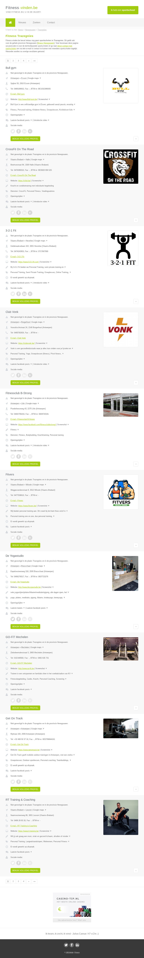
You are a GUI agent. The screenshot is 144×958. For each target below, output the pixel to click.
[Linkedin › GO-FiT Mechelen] (24, 700)
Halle (28, 159)
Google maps (34, 78)
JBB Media (69, 952)
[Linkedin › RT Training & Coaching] (24, 863)
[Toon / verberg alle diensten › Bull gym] (45, 109)
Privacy (77, 952)
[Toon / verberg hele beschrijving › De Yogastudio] (45, 592)
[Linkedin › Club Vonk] (24, 375)
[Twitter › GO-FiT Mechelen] (13, 700)
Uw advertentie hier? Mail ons (72, 920)
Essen (23, 78)
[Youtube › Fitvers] (30, 537)
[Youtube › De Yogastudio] (30, 619)
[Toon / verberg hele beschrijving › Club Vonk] (45, 348)
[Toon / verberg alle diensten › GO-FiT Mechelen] (45, 679)
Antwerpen (15, 78)
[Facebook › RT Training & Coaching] (18, 863)
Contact (51, 22)
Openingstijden (18, 115)
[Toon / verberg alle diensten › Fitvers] (45, 516)
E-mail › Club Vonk (18, 338)
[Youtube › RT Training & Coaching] (30, 863)
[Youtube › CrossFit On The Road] (30, 212)
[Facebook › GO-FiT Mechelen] (18, 700)
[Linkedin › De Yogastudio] (24, 619)
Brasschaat (26, 566)
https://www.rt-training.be (28, 831)
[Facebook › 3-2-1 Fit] (18, 294)
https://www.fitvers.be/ (27, 506)
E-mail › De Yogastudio (20, 582)
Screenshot (44, 99)
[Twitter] (66, 945)
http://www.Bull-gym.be (27, 99)
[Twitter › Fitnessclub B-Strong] (13, 456)
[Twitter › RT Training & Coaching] (13, 863)
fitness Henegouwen (46, 43)
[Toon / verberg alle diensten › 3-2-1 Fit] (45, 272)
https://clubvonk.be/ (26, 343)
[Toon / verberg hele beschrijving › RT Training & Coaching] (45, 836)
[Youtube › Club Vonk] (30, 375)
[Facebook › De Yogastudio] (18, 619)
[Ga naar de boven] (135, 138)
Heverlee (29, 241)
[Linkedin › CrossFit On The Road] (24, 212)
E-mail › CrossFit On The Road (23, 175)
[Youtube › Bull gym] (30, 131)
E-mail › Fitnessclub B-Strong (23, 419)
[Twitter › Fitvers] (13, 537)
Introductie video (42, 120)
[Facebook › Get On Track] (18, 782)
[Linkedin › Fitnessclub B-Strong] (24, 456)
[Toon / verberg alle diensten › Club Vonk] (45, 353)
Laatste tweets (18, 608)
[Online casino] (74, 894)
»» (34, 61)
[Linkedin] (77, 945)
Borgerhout (25, 322)
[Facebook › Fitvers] (18, 537)
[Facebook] (71, 945)
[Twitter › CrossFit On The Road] (13, 212)
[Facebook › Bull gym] (18, 131)
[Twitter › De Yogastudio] (13, 619)
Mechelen (25, 647)
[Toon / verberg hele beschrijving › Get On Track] (45, 755)
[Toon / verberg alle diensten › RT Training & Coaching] (45, 841)
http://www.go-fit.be (26, 668)
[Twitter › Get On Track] (13, 782)
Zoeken (36, 22)
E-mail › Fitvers (17, 501)
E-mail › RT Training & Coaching (24, 826)
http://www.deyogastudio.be (29, 587)
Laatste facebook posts (21, 120)
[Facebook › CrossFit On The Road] (18, 212)
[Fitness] (10, 22)
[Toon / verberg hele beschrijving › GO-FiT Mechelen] (45, 673)
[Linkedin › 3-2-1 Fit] (24, 294)
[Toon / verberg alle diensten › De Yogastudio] (45, 597)
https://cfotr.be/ (24, 181)
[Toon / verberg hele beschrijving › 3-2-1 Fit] (45, 267)
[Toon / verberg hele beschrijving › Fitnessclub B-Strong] (45, 429)
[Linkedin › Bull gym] (24, 131)
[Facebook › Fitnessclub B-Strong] (18, 456)
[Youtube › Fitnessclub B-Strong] (30, 456)
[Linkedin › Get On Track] (24, 782)
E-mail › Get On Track (20, 744)
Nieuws (22, 22)
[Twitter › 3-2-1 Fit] (13, 294)
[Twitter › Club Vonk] (13, 375)
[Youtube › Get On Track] (30, 782)
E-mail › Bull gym (18, 94)
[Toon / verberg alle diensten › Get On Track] (45, 760)
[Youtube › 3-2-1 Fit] (30, 294)
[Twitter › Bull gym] (13, 131)
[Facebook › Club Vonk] (18, 375)
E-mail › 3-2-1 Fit (17, 257)
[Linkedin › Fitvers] (24, 537)
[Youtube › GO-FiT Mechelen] (30, 700)
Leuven (29, 810)
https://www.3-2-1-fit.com (28, 262)
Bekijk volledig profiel (25, 139)
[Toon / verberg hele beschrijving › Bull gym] (45, 104)
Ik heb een (123, 10)
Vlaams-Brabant (17, 159)
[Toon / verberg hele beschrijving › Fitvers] (45, 511)
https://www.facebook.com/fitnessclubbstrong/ (37, 425)
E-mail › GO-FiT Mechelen (21, 663)
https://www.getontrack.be (28, 750)
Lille (22, 403)
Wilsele (29, 485)
